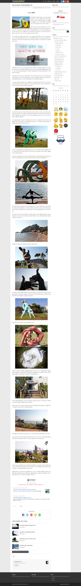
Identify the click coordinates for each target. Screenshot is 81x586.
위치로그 (54, 1)
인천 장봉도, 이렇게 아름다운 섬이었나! (27, 532)
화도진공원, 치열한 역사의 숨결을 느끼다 (28, 525)
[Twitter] (64, 1)
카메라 (58, 45)
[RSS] (68, 1)
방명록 (58, 1)
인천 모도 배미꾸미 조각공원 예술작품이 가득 (22, 5)
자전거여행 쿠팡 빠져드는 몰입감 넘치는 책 (22, 497)
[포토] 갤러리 (58, 73)
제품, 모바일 (59, 43)
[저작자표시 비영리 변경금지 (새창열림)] (24, 506)
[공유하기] (16, 506)
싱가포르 (58, 66)
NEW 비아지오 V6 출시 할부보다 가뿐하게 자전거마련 (24, 489)
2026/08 (60, 88)
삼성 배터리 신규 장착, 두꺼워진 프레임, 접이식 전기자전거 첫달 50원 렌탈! (27, 491)
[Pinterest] (66, 1)
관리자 (53, 578)
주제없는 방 (58, 80)
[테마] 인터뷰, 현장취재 (60, 56)
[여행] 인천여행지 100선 (60, 71)
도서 (57, 49)
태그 (45, 1)
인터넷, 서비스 (60, 54)
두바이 (58, 70)
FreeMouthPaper (18, 561)
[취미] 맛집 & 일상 (59, 75)
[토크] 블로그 (58, 77)
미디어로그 (49, 1)
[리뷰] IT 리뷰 (59, 42)
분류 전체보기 (58, 38)
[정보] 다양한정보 (59, 59)
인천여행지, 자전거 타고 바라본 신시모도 (28, 538)
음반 (58, 50)
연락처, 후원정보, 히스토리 (59, 24)
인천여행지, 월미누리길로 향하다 (26, 545)
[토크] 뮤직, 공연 (59, 57)
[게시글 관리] (17, 506)
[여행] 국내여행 (59, 63)
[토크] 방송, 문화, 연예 (60, 40)
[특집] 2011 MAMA (59, 61)
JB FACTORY (67, 584)
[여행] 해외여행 (59, 64)
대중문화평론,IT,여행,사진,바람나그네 (20, 563)
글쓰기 (53, 580)
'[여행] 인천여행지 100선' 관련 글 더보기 (20, 551)
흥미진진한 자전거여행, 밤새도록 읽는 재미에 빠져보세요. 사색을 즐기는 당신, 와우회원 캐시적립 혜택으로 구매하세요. (31, 500)
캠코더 (58, 47)
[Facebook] (61, 1)
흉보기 (57, 79)
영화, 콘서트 (59, 52)
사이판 (58, 68)
